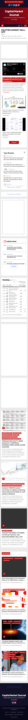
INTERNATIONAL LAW (19, 656)
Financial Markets (6, 623)
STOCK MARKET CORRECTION (7, 485)
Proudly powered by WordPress (10, 708)
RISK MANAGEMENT (6, 591)
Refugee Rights (14, 658)
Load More (14, 142)
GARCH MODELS (16, 434)
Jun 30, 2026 (6, 676)
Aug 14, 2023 (6, 539)
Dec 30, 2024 (6, 449)
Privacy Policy (20, 712)
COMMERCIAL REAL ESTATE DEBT (8, 483)
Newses (22, 708)
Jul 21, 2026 (6, 582)
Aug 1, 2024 (6, 496)
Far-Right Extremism (18, 558)
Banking (5, 589)
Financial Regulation (16, 623)
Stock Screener (14, 717)
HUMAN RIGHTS (22, 652)
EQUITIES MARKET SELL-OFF (7, 434)
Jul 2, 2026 (6, 614)
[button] (21, 25)
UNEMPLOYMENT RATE (17, 485)
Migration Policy (6, 658)
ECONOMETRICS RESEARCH (7, 433)
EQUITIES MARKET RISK (17, 433)
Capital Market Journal (14, 695)
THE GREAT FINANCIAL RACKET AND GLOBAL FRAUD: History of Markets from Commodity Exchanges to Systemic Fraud (14, 644)
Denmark (16, 652)
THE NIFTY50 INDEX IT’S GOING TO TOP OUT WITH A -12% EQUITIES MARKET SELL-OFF (13, 535)
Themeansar (14, 709)
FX (9, 712)
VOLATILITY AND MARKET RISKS (8, 438)
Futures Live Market (9, 714)
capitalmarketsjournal (17, 449)
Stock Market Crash (6, 436)
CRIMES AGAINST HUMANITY (8, 558)
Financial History (17, 621)
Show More (7, 92)
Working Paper (17, 438)
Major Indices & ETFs (18, 714)
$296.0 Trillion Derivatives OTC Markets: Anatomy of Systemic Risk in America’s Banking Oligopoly (14, 611)
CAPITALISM (10, 621)
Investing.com (19, 314)
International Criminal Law (8, 656)
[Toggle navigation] (18, 26)
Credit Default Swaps (12, 589)
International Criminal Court (9, 654)
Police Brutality (6, 560)
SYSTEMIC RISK (14, 436)
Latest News (13, 712)
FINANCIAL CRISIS (21, 589)
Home (2, 34)
